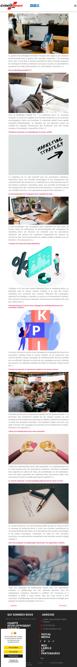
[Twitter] (37, 5)
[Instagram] (53, 641)
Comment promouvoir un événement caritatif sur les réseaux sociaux (33, 369)
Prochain (64, 606)
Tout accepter (13, 647)
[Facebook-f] (40, 641)
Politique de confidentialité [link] (13, 661)
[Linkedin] (31, 5)
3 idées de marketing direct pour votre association (26, 431)
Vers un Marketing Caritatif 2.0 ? (20, 70)
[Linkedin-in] (49, 641)
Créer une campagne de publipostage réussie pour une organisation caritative (36, 543)
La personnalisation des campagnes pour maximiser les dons (30, 194)
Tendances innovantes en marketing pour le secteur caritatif (30, 132)
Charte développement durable (19, 626)
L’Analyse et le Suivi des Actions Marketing (24, 244)
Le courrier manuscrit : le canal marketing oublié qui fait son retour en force (35, 481)
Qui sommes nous (20, 614)
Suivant (12, 606)
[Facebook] (34, 5)
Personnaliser (13, 656)
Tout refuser (13, 652)
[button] (75, 5)
